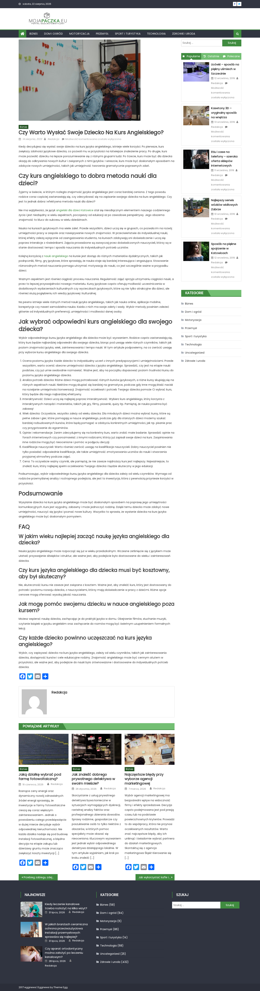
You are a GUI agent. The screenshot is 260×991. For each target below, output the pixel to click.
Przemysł (102, 34)
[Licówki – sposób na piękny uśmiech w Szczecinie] (196, 72)
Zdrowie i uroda (183, 34)
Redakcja (53, 139)
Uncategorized (194, 353)
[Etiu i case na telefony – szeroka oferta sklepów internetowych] (196, 159)
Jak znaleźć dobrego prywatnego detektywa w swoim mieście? (93, 779)
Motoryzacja (79, 34)
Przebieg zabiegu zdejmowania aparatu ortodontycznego (41, 877)
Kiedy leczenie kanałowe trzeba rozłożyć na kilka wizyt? (66, 906)
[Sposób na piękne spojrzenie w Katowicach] (196, 251)
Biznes (34, 34)
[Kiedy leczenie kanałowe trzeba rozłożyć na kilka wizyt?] (31, 909)
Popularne (193, 56)
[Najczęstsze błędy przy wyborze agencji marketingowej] (150, 749)
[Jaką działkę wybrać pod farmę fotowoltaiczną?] (44, 749)
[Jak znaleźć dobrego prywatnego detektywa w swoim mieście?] (97, 749)
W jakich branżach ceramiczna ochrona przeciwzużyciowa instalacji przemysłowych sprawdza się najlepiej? (66, 930)
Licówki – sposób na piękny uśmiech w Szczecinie (225, 68)
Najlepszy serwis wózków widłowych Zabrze (224, 204)
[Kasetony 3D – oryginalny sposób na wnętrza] (196, 115)
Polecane (233, 56)
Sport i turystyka (127, 34)
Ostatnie (213, 56)
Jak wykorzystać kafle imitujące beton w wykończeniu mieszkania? (157, 877)
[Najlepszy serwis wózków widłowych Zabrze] (196, 207)
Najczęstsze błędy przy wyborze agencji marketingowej (144, 779)
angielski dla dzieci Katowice (74, 210)
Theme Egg (60, 987)
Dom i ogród (53, 34)
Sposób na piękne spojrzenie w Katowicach (223, 248)
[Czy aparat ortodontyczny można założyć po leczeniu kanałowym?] (31, 954)
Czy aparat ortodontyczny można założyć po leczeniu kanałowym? (64, 953)
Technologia (156, 34)
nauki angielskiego (56, 256)
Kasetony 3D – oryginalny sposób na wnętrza (224, 112)
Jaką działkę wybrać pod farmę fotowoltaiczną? (40, 776)
